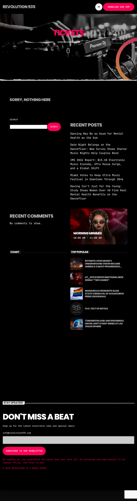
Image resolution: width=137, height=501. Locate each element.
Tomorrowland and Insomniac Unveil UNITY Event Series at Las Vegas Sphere (104, 323)
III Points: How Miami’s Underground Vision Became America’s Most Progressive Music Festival (102, 265)
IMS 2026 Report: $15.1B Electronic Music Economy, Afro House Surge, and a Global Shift (97, 164)
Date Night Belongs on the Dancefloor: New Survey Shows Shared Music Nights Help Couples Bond (98, 149)
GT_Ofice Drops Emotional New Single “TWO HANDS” (104, 279)
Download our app (119, 7)
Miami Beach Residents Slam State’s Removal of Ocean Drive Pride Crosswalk (104, 293)
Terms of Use (36, 462)
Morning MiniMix (87, 233)
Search (14, 119)
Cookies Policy (12, 462)
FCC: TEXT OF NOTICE (96, 308)
